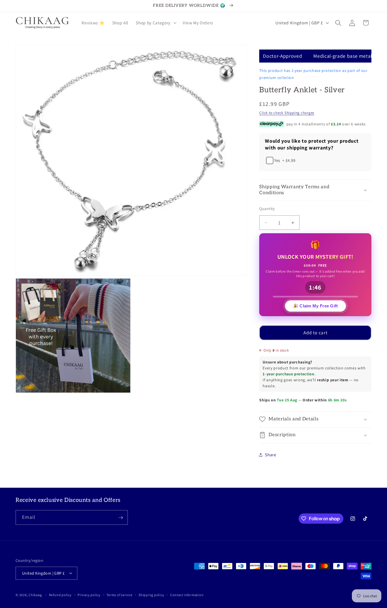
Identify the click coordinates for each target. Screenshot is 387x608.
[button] (155, 22)
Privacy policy (89, 594)
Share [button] (270, 454)
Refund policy (60, 594)
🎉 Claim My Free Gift (315, 306)
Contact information (187, 594)
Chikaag (35, 595)
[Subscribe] (120, 517)
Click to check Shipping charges (286, 112)
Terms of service (119, 594)
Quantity (267, 208)
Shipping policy (151, 594)
